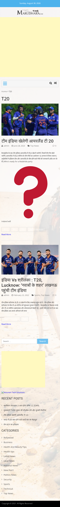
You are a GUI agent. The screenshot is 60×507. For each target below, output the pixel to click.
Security (8, 479)
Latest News (9, 456)
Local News (9, 460)
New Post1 (9, 470)
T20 (22, 229)
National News (11, 465)
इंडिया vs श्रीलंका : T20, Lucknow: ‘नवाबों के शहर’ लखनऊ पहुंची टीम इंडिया (29, 285)
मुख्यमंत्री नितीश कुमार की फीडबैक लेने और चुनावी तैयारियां (25, 410)
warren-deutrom (36, 229)
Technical (8, 488)
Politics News (10, 474)
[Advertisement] (30, 47)
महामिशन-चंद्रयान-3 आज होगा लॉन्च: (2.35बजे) (21, 405)
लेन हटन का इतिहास (11, 424)
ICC (14, 229)
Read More (6, 234)
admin (6, 145)
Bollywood (9, 437)
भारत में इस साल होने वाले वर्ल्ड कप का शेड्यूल (20, 419)
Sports (37, 295)
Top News (34, 145)
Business (8, 442)
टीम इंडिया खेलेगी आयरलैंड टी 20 (27, 141)
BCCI (6, 229)
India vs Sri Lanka (11, 319)
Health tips (9, 451)
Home (4, 91)
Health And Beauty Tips (15, 447)
